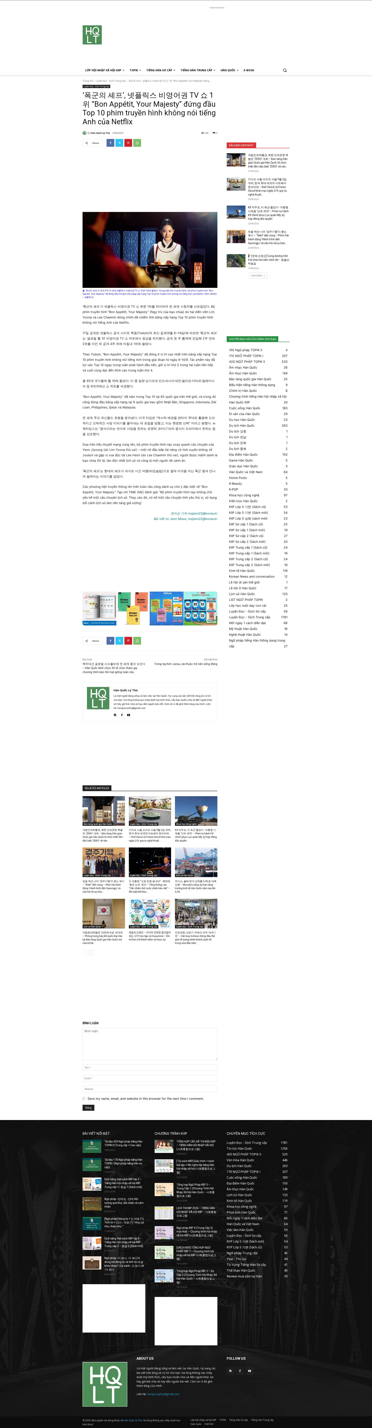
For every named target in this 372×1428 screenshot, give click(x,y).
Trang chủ (88, 80)
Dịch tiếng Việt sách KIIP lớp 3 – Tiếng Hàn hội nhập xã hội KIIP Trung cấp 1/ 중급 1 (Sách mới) (123, 1183)
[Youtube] (128, 714)
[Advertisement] (217, 37)
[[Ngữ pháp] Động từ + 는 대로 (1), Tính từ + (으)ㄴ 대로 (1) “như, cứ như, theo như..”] (92, 1223)
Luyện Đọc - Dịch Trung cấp (111, 80)
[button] (284, 70)
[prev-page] (85, 952)
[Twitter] (119, 143)
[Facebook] (110, 143)
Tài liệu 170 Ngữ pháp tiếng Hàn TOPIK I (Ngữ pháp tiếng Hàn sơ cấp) (123, 1163)
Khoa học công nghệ (186, 824)
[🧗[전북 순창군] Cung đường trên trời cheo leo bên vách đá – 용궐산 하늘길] (236, 260)
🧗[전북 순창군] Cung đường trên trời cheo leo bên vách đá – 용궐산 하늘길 (268, 259)
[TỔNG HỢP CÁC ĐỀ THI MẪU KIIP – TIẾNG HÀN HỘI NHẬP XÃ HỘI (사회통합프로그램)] (164, 1146)
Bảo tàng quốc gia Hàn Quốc (98, 824)
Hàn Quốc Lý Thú (100, 132)
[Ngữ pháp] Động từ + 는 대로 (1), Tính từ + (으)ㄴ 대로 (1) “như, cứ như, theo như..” (124, 1222)
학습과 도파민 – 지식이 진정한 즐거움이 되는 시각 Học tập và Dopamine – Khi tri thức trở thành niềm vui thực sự (150, 936)
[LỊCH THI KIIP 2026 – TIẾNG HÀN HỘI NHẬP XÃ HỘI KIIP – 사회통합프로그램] (164, 1213)
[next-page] (91, 952)
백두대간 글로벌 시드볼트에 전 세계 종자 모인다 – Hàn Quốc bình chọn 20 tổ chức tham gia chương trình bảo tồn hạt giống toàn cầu (114, 668)
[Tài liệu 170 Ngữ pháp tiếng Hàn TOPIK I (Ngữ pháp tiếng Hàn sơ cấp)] (92, 1164)
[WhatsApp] (137, 143)
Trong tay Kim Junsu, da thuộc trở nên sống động (185, 664)
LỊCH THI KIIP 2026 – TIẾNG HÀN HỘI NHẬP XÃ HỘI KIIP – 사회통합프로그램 (196, 1212)
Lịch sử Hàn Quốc (92, 926)
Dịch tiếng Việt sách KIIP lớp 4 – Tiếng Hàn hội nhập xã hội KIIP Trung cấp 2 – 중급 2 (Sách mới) (123, 1242)
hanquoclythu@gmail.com (163, 1394)
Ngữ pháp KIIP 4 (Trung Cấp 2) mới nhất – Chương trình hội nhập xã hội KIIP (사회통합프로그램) (197, 1231)
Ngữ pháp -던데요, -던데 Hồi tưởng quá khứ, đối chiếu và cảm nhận (124, 1202)
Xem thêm (256, 275)
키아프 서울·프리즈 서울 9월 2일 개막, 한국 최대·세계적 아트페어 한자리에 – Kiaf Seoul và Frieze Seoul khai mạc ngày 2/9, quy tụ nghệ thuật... (267, 187)
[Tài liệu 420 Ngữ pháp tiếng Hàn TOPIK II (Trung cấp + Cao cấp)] (92, 1146)
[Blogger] (115, 714)
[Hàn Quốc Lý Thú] (85, 133)
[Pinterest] (128, 143)
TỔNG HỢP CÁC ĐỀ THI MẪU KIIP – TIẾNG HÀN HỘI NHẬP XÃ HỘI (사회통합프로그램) (196, 1145)
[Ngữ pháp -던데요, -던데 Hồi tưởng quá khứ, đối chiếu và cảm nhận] (92, 1203)
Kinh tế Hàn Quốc (184, 875)
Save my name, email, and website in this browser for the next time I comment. (146, 1098)
